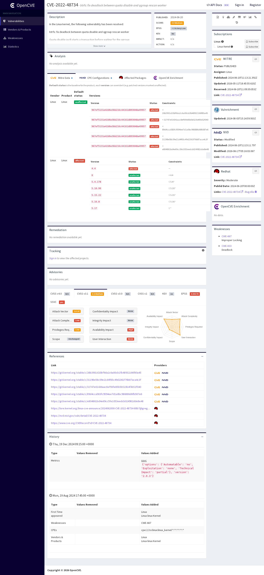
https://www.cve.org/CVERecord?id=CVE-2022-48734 (81, 423)
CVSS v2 (146, 293)
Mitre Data (64, 78)
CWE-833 (227, 246)
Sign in (239, 5)
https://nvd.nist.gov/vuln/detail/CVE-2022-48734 (78, 415)
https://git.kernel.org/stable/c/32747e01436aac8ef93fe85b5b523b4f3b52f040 (96, 387)
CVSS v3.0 (120, 293)
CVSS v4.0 (59, 293)
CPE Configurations (98, 78)
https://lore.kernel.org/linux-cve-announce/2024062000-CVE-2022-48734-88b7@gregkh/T (102, 408)
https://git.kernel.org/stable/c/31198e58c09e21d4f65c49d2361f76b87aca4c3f (96, 379)
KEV (167, 293)
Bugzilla (250, 192)
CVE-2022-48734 (62, 5)
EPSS (189, 293)
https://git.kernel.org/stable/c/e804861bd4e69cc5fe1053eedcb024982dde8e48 (97, 401)
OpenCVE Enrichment (170, 78)
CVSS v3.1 (90, 293)
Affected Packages (135, 78)
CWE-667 (227, 236)
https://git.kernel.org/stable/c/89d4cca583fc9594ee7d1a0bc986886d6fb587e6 (96, 394)
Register (255, 5)
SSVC (56, 302)
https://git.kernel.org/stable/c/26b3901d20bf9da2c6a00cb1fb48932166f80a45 (96, 372)
